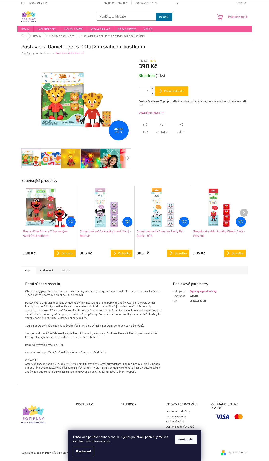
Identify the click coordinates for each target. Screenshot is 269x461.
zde (107, 441)
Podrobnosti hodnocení (70, 53)
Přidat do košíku (174, 91)
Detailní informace (149, 113)
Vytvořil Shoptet (238, 453)
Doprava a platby (146, 3)
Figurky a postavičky (203, 291)
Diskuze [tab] (65, 270)
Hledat (164, 16)
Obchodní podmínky (115, 3)
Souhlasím (186, 439)
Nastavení (83, 451)
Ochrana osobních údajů (180, 427)
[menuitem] (25, 29)
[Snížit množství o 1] (153, 93)
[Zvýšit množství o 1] (153, 88)
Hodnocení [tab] (46, 270)
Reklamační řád (175, 422)
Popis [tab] (28, 270)
